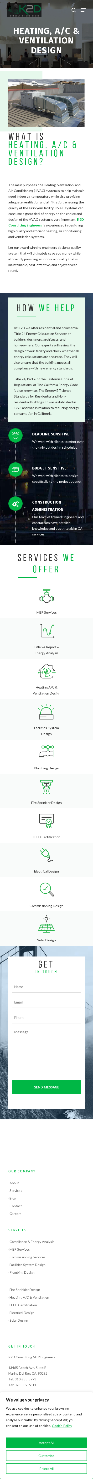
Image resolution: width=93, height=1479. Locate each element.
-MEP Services (19, 1249)
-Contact (15, 1206)
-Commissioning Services (27, 1257)
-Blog (12, 1198)
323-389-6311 (25, 1385)
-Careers (14, 1214)
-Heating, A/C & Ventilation (28, 1297)
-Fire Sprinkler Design (24, 1290)
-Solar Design (18, 1320)
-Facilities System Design (27, 1265)
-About (13, 1183)
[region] (46, 1435)
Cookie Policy (62, 1426)
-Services (15, 1190)
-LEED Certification (22, 1305)
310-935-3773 (25, 1379)
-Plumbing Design (21, 1272)
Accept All (46, 1443)
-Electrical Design (21, 1313)
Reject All (46, 1469)
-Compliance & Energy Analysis (31, 1242)
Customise (46, 1456)
